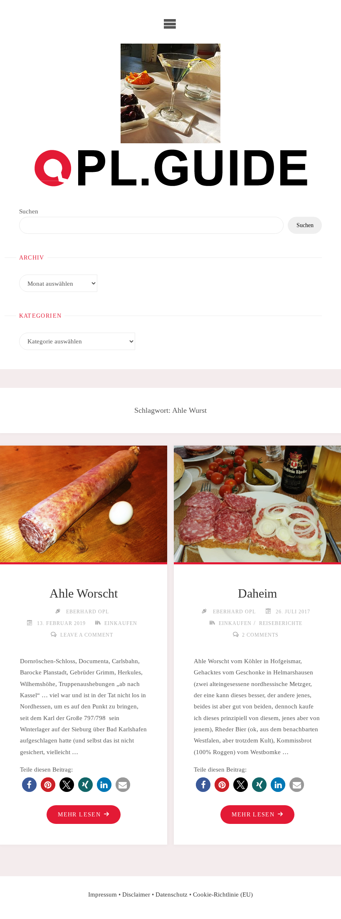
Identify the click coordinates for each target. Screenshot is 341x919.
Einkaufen (120, 623)
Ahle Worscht (83, 593)
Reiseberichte (280, 623)
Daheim (257, 593)
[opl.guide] (170, 93)
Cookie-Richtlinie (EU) (223, 894)
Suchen (28, 211)
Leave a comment (86, 635)
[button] (29, 784)
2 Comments (260, 635)
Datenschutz (172, 894)
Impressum (102, 894)
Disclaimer (136, 894)
